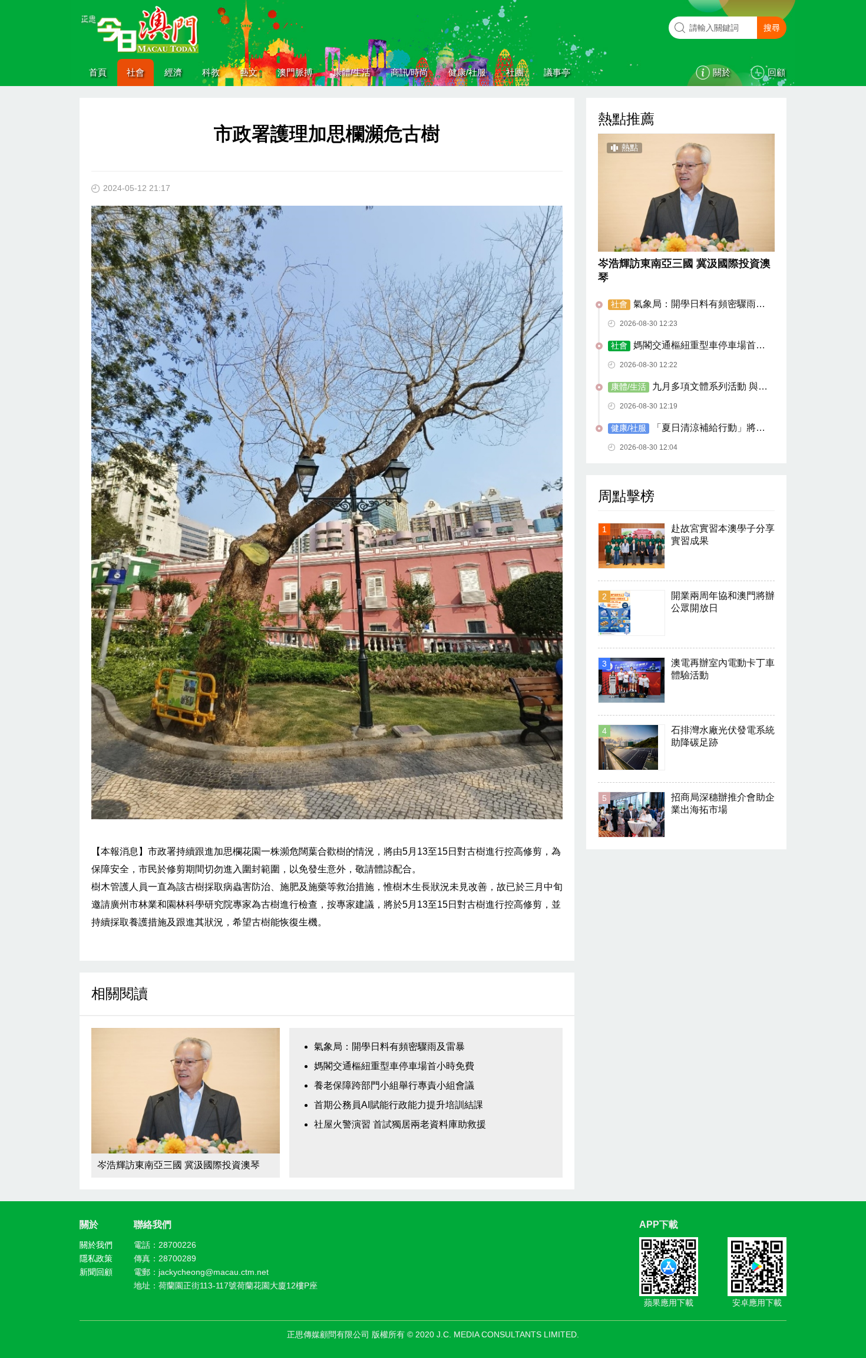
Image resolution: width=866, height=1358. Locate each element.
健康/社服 (467, 72)
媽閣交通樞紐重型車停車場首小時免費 (394, 1066)
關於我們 (96, 1245)
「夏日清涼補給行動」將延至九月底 (686, 428)
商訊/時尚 (409, 72)
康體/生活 (352, 72)
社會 (135, 72)
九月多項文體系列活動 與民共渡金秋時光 (688, 387)
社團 (515, 72)
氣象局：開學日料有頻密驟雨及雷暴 (389, 1046)
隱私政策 (96, 1258)
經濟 (173, 72)
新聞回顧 (96, 1272)
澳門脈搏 (295, 72)
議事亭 (557, 72)
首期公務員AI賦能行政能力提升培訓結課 (398, 1105)
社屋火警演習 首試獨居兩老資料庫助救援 (400, 1124)
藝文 (248, 72)
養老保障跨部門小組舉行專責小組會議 (394, 1085)
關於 (722, 72)
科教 (211, 72)
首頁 (98, 72)
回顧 (776, 72)
